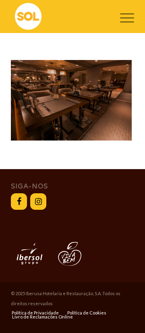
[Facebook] (19, 201)
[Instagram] (38, 201)
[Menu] (123, 16)
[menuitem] (35, 313)
